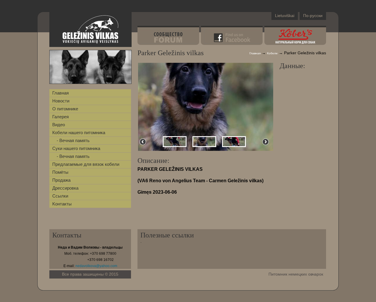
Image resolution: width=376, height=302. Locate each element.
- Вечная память (73, 140)
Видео (58, 124)
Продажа (61, 180)
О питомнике (65, 108)
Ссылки (60, 195)
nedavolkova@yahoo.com (96, 266)
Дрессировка (65, 187)
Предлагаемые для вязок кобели (85, 164)
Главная (60, 92)
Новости (60, 100)
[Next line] (265, 142)
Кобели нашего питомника (78, 132)
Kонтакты (62, 203)
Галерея (60, 116)
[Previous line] (143, 142)
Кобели (272, 53)
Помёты (60, 172)
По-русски (313, 15)
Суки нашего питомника (76, 148)
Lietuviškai (284, 15)
